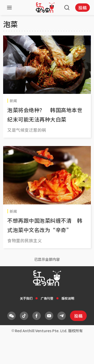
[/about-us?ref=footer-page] (11, 316)
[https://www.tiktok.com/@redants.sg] (24, 316)
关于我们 (26, 298)
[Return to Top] (82, 354)
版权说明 (68, 298)
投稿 (82, 7)
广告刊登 (47, 298)
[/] (45, 7)
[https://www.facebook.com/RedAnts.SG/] (36, 316)
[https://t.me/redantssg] (61, 316)
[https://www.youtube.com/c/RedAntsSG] (49, 316)
